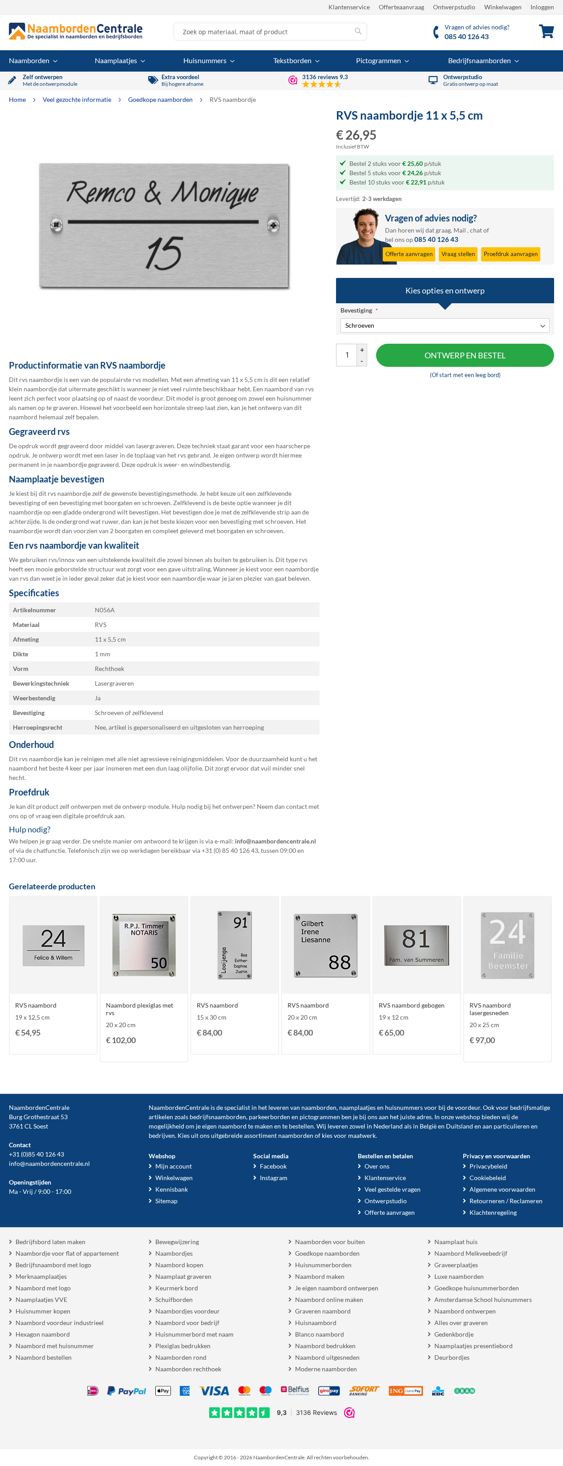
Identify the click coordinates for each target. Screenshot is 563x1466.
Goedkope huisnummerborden (476, 1288)
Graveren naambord (323, 1311)
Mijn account (173, 1166)
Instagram (274, 1177)
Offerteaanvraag (401, 7)
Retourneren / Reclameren (506, 1201)
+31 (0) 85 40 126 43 (230, 850)
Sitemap (166, 1201)
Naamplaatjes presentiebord (473, 1346)
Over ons (377, 1166)
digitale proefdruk (88, 815)
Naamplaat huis (456, 1241)
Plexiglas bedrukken (183, 1346)
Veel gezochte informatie (78, 99)
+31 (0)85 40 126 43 (36, 1154)
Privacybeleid (488, 1166)
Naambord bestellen (44, 1357)
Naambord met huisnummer (55, 1346)
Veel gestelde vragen (393, 1189)
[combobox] (270, 31)
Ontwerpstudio (454, 7)
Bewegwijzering (177, 1241)
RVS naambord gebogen (412, 1005)
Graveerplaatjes (456, 1265)
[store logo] (75, 31)
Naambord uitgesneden (327, 1357)
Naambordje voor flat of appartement (67, 1253)
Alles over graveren (461, 1322)
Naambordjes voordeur (187, 1311)
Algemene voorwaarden (502, 1189)
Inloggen (542, 7)
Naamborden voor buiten (330, 1241)
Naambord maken (319, 1276)
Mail (460, 230)
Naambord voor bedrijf (187, 1322)
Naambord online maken (329, 1299)
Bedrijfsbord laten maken (50, 1241)
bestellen (301, 1126)
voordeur (467, 1107)
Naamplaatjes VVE (41, 1299)
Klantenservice (349, 7)
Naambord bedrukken (325, 1346)
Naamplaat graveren (183, 1276)
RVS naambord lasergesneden (490, 1008)
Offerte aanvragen (390, 1212)
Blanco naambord (319, 1334)
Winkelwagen (503, 7)
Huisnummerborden (323, 1265)
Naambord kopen (179, 1265)
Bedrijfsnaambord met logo (53, 1265)
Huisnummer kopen (43, 1311)
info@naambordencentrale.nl (49, 1163)
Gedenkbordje (454, 1334)
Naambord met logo (43, 1288)
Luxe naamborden (459, 1276)
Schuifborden (174, 1299)
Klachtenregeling (493, 1212)
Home (18, 99)
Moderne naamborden (326, 1369)
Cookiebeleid (488, 1177)
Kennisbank (171, 1189)
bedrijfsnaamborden (218, 1117)
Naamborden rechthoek (188, 1369)
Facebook (273, 1166)
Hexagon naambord (43, 1334)
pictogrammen (320, 1117)
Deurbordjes (452, 1357)
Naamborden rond (181, 1357)
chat (476, 230)
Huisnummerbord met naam (194, 1334)
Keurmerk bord (176, 1288)
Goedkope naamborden (161, 99)
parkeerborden (269, 1117)
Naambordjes (174, 1253)
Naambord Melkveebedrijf (470, 1253)
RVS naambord (36, 1005)
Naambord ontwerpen (465, 1311)
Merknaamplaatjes (41, 1276)
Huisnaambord (315, 1322)
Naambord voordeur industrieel (60, 1322)
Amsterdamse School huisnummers (483, 1299)
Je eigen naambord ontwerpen (336, 1288)
